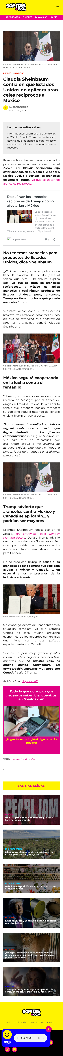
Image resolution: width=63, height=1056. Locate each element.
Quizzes (27, 17)
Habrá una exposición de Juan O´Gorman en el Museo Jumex (30, 887)
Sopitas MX (30, 681)
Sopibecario (20, 107)
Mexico (16, 759)
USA (32, 759)
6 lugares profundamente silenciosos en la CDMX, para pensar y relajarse (29, 853)
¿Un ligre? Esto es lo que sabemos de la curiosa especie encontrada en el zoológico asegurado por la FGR (30, 955)
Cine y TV (10, 986)
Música (9, 815)
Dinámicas (41, 17)
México (7, 73)
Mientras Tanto (13, 849)
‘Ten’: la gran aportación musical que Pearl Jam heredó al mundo (29, 819)
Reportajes (13, 17)
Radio (53, 17)
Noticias (19, 73)
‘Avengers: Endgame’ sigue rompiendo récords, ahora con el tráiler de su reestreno (29, 990)
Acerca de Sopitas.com (42, 1022)
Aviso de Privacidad (16, 1022)
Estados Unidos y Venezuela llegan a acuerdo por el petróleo (30, 922)
